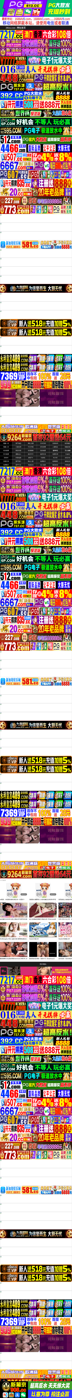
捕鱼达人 (18, 454)
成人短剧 (43, 465)
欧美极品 (67, 443)
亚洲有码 (55, 443)
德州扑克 (43, 454)
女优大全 (67, 457)
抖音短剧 (18, 457)
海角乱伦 (67, 461)
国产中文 (18, 465)
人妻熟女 (55, 447)
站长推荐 (6, 450)
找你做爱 (43, 450)
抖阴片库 (6, 461)
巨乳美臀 (43, 447)
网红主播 (31, 443)
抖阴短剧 (67, 465)
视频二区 (6, 447)
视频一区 (6, 443)
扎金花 (68, 454)
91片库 (55, 457)
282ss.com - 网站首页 (16, 28)
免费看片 (6, 465)
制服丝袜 (67, 447)
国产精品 (18, 443)
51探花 (43, 457)
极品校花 (55, 465)
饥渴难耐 (31, 450)
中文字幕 (31, 447)
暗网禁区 (55, 461)
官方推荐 (6, 454)
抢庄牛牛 (31, 454)
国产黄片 (18, 461)
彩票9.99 (55, 454)
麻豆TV (30, 457)
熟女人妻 (31, 461)
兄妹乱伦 (31, 465)
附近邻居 (18, 450)
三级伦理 (18, 447)
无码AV (6, 457)
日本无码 (43, 443)
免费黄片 (43, 461)
